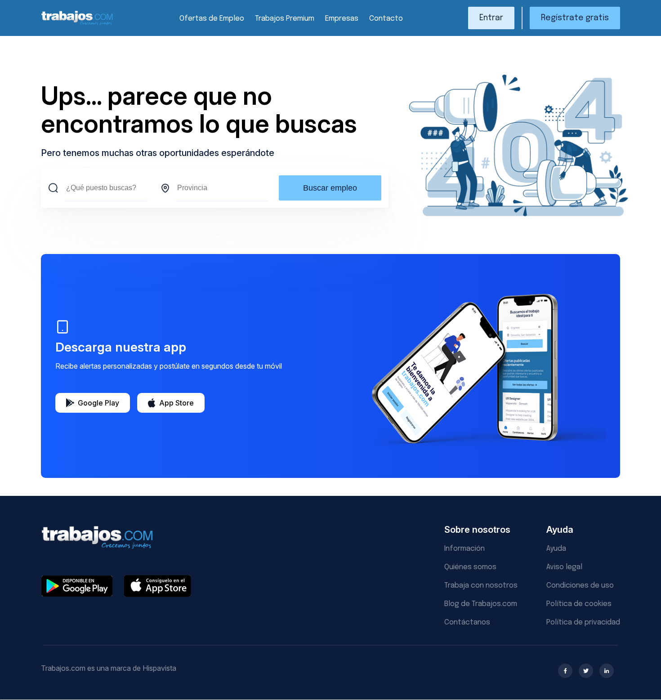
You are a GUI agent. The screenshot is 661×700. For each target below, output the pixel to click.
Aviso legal (564, 567)
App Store (176, 402)
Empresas (341, 18)
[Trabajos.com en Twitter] (586, 671)
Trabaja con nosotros (481, 585)
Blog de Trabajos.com (480, 604)
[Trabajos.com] (77, 24)
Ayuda (556, 549)
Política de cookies (579, 604)
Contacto (386, 18)
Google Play (98, 402)
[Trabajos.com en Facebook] (565, 671)
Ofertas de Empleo (211, 18)
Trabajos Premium (284, 18)
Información (464, 549)
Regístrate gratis (575, 18)
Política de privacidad (583, 622)
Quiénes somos (470, 567)
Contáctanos (467, 622)
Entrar (491, 18)
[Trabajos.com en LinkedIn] (606, 671)
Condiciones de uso (580, 585)
